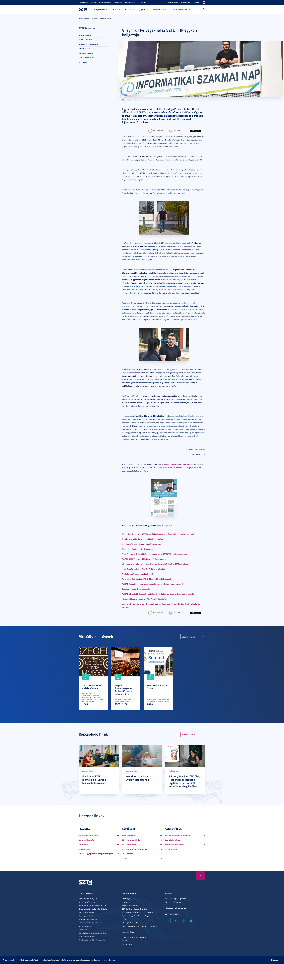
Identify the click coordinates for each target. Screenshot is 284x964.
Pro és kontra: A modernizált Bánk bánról (137, 574)
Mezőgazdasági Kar (85, 926)
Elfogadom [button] (275, 960)
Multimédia (83, 62)
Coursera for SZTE (85, 849)
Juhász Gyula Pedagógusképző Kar (90, 923)
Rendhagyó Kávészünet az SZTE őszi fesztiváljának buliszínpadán (147, 579)
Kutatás (128, 9)
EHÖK (124, 919)
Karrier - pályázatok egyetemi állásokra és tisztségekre (140, 926)
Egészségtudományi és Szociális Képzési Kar (93, 909)
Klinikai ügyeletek (127, 944)
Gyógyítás (142, 9)
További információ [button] (108, 960)
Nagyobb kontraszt (204, 2)
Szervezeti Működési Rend (130, 905)
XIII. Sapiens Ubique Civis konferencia (91, 687)
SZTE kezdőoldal (83, 2)
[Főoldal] (83, 9)
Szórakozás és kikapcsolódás (174, 844)
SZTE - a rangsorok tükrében (131, 840)
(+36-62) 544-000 (175, 902)
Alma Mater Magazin (105, 18)
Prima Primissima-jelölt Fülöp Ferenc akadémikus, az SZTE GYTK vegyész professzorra (155, 554)
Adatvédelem (185, 2)
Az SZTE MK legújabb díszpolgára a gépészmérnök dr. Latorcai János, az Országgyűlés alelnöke (158, 594)
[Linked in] (168, 920)
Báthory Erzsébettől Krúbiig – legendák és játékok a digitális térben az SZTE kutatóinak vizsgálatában (184, 781)
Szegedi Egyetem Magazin (88, 44)
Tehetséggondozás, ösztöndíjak (89, 835)
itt (145, 471)
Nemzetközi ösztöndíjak (86, 840)
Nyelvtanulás (83, 844)
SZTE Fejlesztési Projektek (130, 923)
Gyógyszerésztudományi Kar (88, 919)
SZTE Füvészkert (127, 854)
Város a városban (171, 849)
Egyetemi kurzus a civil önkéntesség (136, 589)
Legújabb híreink (87, 771)
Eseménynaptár (188, 636)
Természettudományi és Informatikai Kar (92, 940)
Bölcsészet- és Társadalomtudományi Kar (92, 905)
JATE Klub (125, 858)
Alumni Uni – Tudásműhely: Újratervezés (137, 549)
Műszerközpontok (159, 9)
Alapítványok (126, 899)
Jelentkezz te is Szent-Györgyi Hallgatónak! (138, 778)
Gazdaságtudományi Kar (87, 916)
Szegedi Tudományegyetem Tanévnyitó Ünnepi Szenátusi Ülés (124, 689)
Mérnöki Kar (83, 930)
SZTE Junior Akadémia (129, 844)
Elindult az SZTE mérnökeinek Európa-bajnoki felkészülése (94, 779)
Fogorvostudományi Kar (86, 912)
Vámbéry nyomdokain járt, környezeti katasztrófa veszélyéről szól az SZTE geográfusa (155, 564)
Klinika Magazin (85, 35)
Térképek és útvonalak (175, 908)
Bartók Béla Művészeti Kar (87, 902)
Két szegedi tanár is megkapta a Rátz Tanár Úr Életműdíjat (144, 599)
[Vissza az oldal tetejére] (200, 875)
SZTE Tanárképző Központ (87, 936)
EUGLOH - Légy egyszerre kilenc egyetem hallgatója (96, 854)
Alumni (143, 2)
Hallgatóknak (118, 2)
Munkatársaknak (130, 2)
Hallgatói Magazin (86, 53)
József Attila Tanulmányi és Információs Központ (137, 912)
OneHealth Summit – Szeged (157, 687)
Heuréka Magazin (85, 40)
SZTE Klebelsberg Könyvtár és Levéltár (135, 849)
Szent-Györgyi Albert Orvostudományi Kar (92, 933)
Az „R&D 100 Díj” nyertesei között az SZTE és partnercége (144, 559)
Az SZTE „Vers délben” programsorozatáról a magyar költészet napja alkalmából (152, 584)
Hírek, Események (180, 9)
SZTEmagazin (94, 18)
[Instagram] (183, 920)
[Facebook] (175, 920)
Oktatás (115, 9)
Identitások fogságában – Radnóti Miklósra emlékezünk (143, 569)
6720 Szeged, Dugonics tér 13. (179, 899)
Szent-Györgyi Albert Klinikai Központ (134, 937)
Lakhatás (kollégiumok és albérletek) (177, 835)
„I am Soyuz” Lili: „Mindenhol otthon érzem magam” (142, 544)
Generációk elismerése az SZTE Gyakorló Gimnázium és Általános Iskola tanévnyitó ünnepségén (158, 534)
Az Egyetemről (99, 9)
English (196, 2)
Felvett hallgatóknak (105, 2)
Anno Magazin (84, 49)
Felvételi (93, 2)
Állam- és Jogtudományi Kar (88, 899)
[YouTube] (191, 920)
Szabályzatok (126, 902)
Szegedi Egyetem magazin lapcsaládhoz (178, 464)
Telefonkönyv (173, 2)
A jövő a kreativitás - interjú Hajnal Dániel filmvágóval (142, 539)
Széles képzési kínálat (129, 835)
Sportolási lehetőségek (172, 840)
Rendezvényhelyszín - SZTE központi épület (136, 916)
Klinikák (124, 941)
